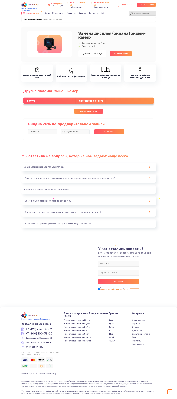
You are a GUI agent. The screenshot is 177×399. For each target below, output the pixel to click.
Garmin (111, 337)
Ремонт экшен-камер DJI (75, 330)
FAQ (102, 13)
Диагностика (138, 330)
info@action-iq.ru (34, 347)
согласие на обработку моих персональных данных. (119, 289)
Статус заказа (127, 5)
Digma (111, 323)
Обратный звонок (146, 5)
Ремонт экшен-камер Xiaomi (77, 320)
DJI (109, 330)
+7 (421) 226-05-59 (39, 329)
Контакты (93, 13)
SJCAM (111, 341)
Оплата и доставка (141, 334)
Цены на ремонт (139, 320)
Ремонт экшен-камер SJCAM (77, 341)
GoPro (111, 327)
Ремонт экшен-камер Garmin (77, 337)
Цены (47, 13)
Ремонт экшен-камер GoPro (77, 327)
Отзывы (82, 13)
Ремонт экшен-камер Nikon (76, 334)
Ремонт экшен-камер (32, 19)
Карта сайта (138, 344)
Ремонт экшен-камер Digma (77, 323)
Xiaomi (111, 320)
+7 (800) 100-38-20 (39, 333)
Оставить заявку (121, 53)
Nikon (111, 334)
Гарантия (71, 13)
